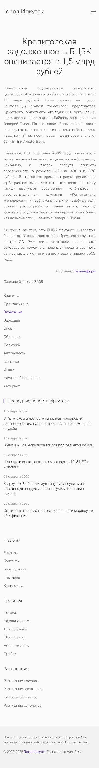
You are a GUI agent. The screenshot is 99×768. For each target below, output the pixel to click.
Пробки (9, 653)
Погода (9, 612)
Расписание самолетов (22, 705)
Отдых (8, 369)
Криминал (11, 295)
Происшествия (15, 304)
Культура (11, 361)
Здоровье (11, 320)
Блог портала (14, 569)
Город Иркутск (23, 11)
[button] (93, 11)
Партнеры (11, 577)
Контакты (11, 561)
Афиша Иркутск (16, 620)
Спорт (8, 328)
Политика (11, 345)
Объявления (14, 637)
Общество (12, 336)
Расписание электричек (23, 688)
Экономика (12, 312)
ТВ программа (15, 629)
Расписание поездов (20, 680)
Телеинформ (85, 271)
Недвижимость (16, 645)
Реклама (10, 552)
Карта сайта (13, 585)
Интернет (11, 386)
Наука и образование (21, 377)
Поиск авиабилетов (20, 697)
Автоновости (14, 353)
